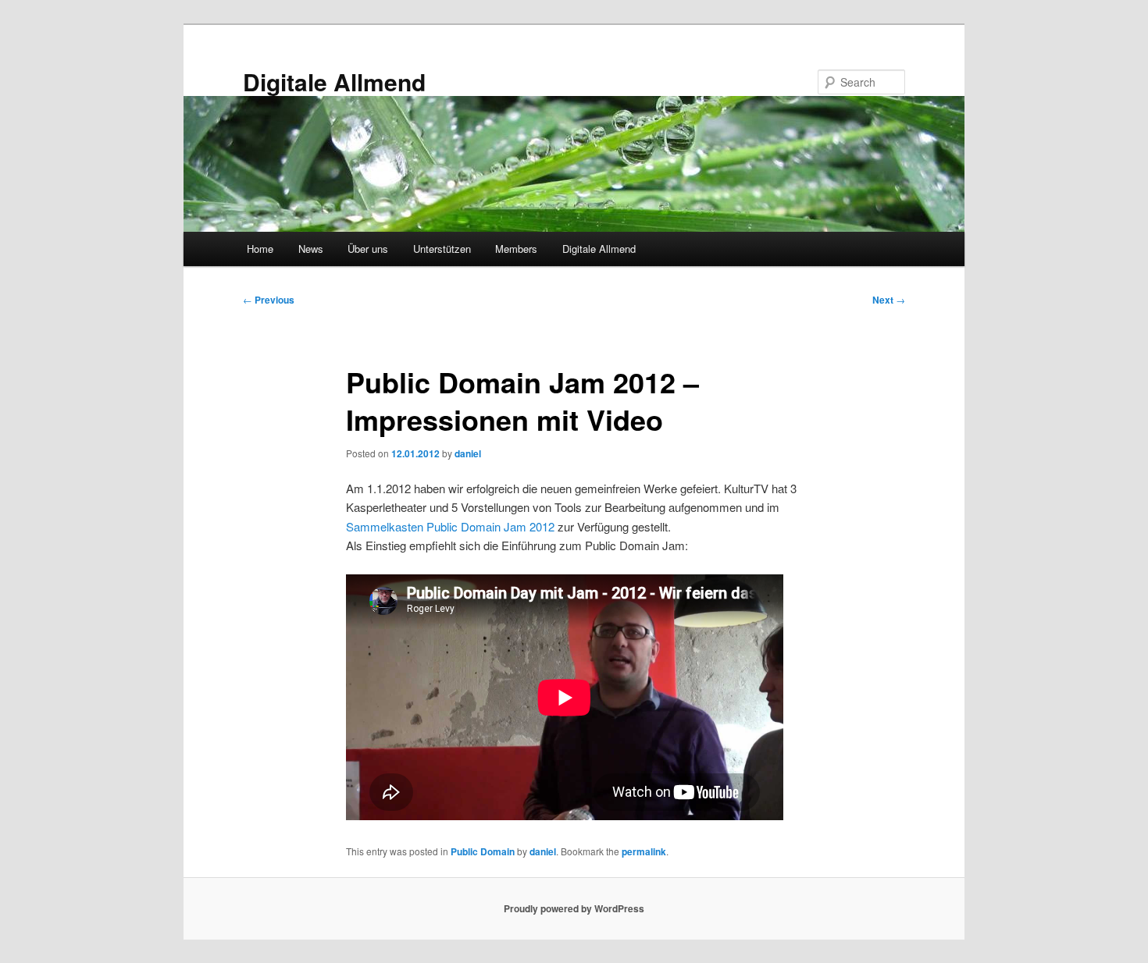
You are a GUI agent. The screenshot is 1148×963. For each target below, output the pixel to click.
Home (260, 248)
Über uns (368, 248)
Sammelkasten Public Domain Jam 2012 (450, 526)
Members (516, 248)
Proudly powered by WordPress (574, 908)
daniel (468, 453)
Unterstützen (442, 248)
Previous (268, 300)
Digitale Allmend (334, 81)
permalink (644, 851)
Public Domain (483, 851)
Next (888, 300)
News (310, 248)
